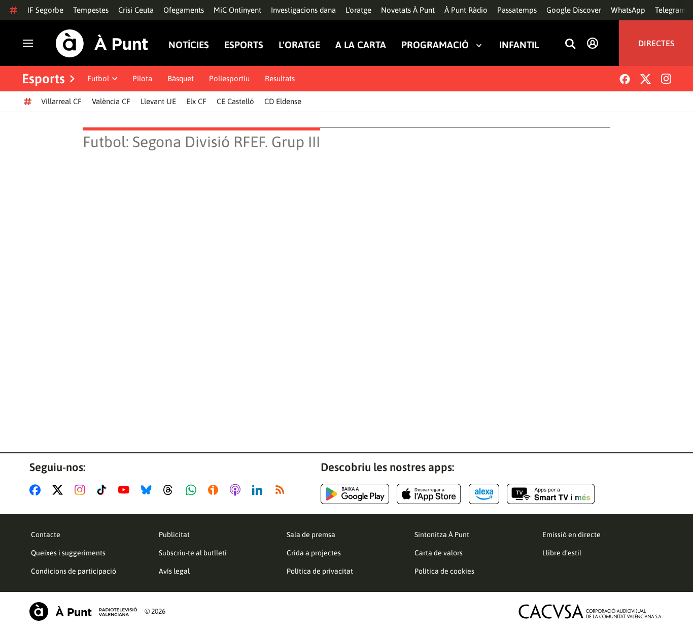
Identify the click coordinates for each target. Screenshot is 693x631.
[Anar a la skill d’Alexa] (484, 494)
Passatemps (517, 10)
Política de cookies (444, 571)
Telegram (670, 10)
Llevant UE (158, 101)
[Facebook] (624, 79)
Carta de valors (438, 553)
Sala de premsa (311, 534)
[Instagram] (666, 79)
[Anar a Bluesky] (148, 490)
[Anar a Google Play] (355, 494)
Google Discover (573, 10)
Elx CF (196, 101)
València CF (111, 101)
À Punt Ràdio (466, 10)
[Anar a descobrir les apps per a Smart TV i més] (551, 494)
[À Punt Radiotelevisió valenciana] (83, 611)
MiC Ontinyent (237, 10)
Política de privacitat (320, 571)
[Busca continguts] (570, 44)
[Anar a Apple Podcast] (237, 490)
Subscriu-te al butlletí (193, 553)
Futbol (98, 78)
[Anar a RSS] (282, 490)
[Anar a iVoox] (215, 490)
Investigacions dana (303, 10)
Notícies (188, 45)
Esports (243, 45)
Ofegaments (183, 10)
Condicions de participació (73, 571)
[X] (645, 79)
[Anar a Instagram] (82, 490)
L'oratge (358, 10)
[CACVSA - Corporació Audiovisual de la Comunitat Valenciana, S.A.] (590, 611)
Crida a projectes (314, 553)
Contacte (45, 534)
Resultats (280, 78)
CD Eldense (282, 101)
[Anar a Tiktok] (104, 490)
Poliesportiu (229, 78)
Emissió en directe (571, 534)
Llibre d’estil (561, 553)
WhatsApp (628, 10)
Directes (656, 43)
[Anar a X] (59, 490)
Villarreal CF (61, 101)
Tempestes (91, 10)
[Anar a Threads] (170, 490)
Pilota (142, 78)
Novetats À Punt (408, 10)
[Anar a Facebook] (37, 490)
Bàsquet (180, 78)
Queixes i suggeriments (68, 553)
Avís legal (174, 571)
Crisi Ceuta (136, 10)
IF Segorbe (45, 10)
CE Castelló (235, 101)
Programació (435, 45)
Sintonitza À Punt (441, 534)
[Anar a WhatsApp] (193, 490)
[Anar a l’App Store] (429, 494)
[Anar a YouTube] (125, 490)
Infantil (519, 45)
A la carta (360, 45)
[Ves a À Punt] (102, 43)
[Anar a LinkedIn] (259, 490)
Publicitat (174, 534)
